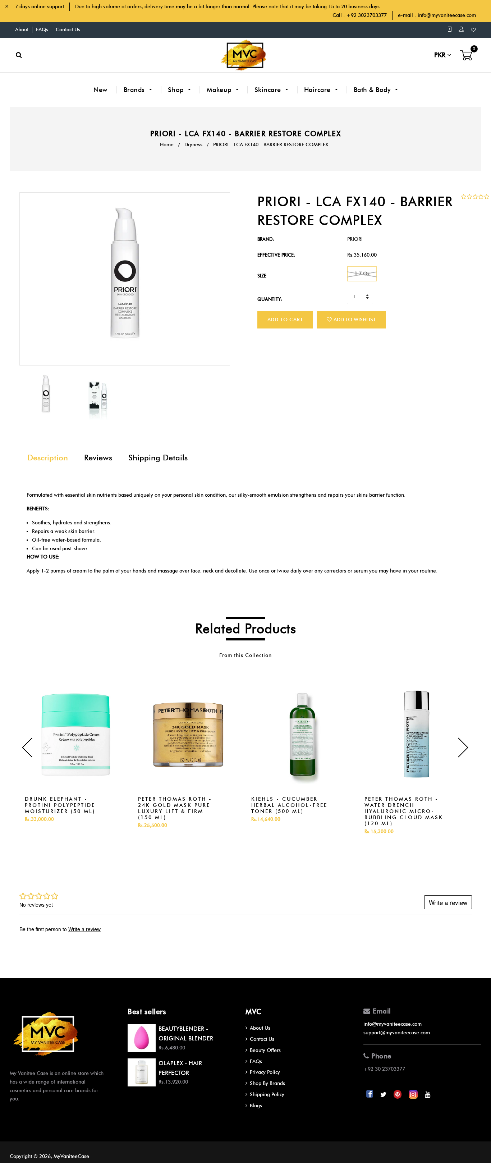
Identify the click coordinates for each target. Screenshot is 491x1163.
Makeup (220, 90)
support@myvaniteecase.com (396, 1033)
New (100, 90)
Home (167, 145)
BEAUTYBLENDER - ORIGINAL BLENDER (186, 1033)
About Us (260, 1028)
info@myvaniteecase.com (447, 15)
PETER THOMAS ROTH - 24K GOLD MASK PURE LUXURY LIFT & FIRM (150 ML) (175, 808)
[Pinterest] (398, 1094)
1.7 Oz (362, 274)
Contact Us (68, 30)
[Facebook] (370, 1094)
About (21, 30)
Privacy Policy (265, 1072)
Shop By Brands (267, 1083)
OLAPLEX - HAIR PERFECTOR (180, 1068)
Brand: (265, 239)
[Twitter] (384, 1094)
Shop (177, 90)
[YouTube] (428, 1094)
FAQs (42, 30)
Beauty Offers (265, 1050)
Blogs (256, 1106)
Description (47, 458)
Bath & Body (373, 90)
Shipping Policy (267, 1094)
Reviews (98, 458)
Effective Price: (276, 255)
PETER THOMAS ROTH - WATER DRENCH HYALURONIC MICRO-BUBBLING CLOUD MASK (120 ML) (403, 811)
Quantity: (269, 299)
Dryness (193, 145)
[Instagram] (414, 1094)
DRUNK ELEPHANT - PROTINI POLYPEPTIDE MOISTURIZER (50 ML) (60, 805)
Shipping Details (158, 458)
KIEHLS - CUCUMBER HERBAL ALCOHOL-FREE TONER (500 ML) (289, 805)
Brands (135, 90)
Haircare (318, 90)
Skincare (268, 90)
